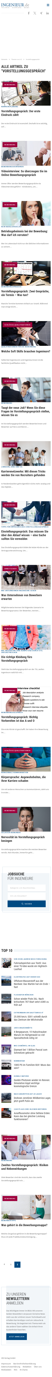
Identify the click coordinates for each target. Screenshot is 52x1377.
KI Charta (24, 1369)
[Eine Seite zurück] (4, 1264)
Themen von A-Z (16, 59)
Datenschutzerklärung (10, 1366)
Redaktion (27, 1366)
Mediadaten (6, 1369)
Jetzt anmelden (16, 1336)
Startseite (4, 59)
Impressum (6, 1363)
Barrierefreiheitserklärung (24, 1363)
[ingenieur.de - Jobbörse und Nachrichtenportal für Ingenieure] (15, 5)
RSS (15, 1369)
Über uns (38, 1366)
